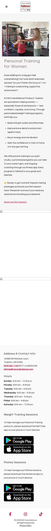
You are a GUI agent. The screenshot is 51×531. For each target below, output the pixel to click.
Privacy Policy (25, 526)
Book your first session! (15, 202)
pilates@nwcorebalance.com (18, 369)
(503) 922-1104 (11, 366)
